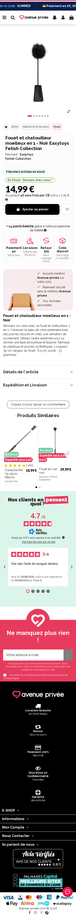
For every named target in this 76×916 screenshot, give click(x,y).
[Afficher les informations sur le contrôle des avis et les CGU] (63, 537)
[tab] (38, 372)
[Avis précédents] (4, 567)
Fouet (57, 126)
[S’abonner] (68, 655)
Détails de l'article (20, 372)
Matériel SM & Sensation (36, 126)
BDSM (15, 126)
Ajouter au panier (35, 209)
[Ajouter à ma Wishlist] (66, 209)
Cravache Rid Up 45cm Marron (14, 473)
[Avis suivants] (72, 567)
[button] (54, 17)
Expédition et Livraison (25, 385)
